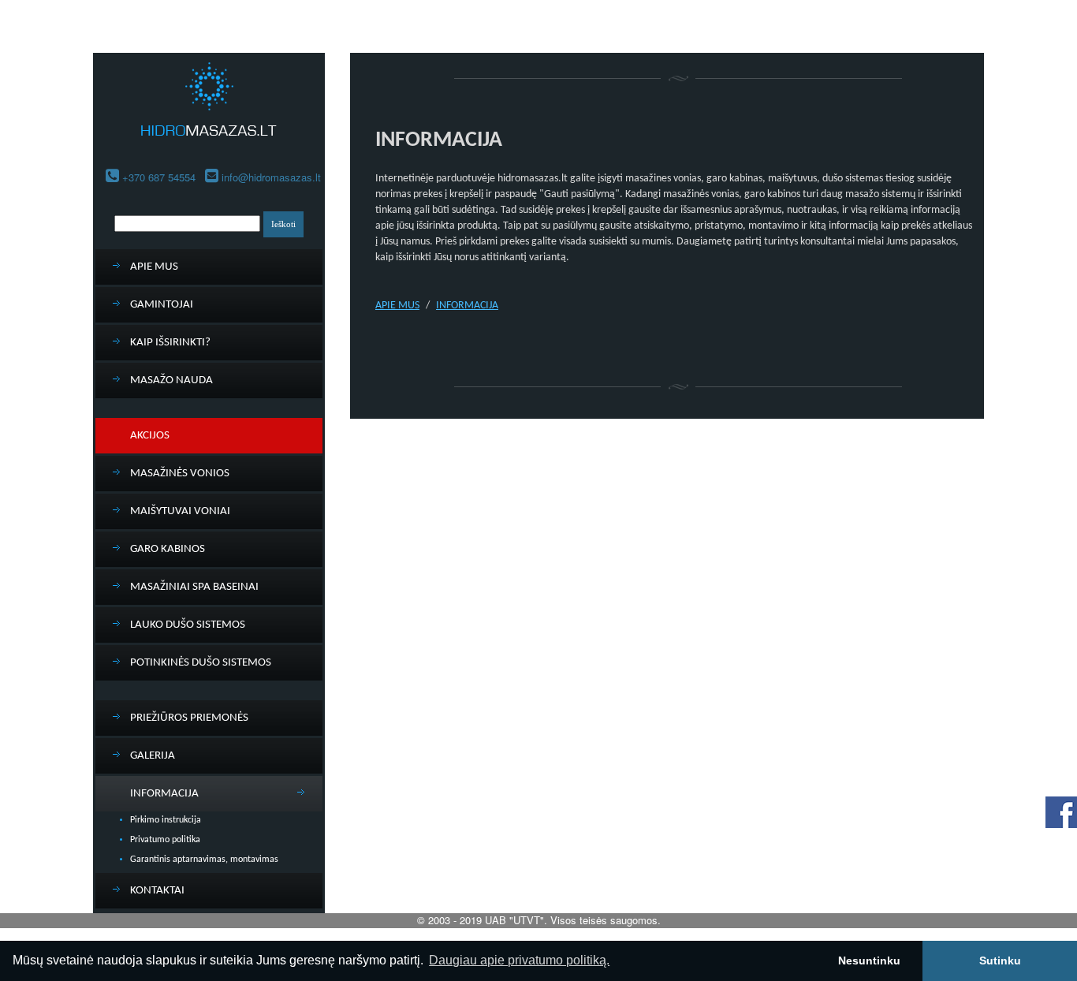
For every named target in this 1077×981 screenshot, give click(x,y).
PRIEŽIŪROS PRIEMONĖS (189, 718)
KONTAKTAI (157, 891)
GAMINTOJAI (161, 305)
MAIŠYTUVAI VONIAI (180, 511)
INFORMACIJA (164, 794)
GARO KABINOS (167, 549)
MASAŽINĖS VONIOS (179, 473)
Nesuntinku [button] (869, 960)
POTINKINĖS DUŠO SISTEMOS (200, 663)
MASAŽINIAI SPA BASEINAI (194, 587)
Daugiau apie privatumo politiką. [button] (519, 960)
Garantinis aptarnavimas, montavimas (204, 859)
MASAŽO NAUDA (171, 380)
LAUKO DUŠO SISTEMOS (187, 625)
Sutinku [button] (1000, 960)
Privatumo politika (165, 840)
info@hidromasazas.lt (271, 177)
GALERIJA (152, 756)
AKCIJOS (150, 436)
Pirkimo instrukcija (165, 820)
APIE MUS (154, 267)
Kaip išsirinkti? (170, 343)
